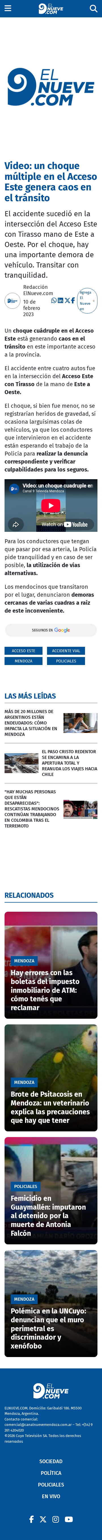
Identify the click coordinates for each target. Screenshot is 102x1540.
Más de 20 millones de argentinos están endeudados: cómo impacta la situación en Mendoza (31, 723)
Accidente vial (66, 650)
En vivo (51, 1496)
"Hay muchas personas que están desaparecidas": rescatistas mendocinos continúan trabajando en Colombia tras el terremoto (32, 809)
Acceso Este (23, 650)
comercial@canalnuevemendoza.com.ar (38, 1424)
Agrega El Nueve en (85, 300)
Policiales (66, 661)
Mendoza (23, 661)
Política (51, 1473)
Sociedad (51, 1461)
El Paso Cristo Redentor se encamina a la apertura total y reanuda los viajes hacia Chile (69, 763)
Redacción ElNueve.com (38, 290)
